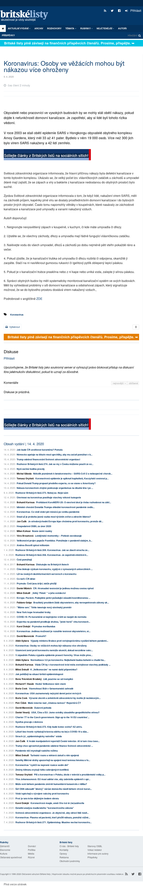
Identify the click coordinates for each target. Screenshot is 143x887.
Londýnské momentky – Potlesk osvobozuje (58, 535)
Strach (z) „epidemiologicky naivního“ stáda (38, 736)
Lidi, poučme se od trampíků (58, 679)
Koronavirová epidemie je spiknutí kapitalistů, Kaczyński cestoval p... (72, 478)
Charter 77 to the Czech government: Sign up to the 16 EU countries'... (52, 717)
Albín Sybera (22, 640)
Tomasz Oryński (25, 478)
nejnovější (119, 383)
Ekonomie (5, 849)
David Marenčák (25, 636)
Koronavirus (16, 314)
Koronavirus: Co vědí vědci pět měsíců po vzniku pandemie (48, 511)
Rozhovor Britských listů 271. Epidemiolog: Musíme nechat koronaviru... (53, 822)
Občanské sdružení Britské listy (36, 873)
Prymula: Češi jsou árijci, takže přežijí (36, 583)
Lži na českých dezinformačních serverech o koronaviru (46, 574)
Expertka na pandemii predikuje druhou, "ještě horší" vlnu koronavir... (53, 621)
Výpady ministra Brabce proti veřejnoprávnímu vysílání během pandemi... (69, 640)
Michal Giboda (24, 473)
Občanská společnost (11, 857)
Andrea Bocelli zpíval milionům (33, 545)
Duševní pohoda (42, 707)
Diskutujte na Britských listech (52, 564)
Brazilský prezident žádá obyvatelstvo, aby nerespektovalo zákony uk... (71, 602)
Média (31, 853)
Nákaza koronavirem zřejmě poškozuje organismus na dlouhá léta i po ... (55, 488)
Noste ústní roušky (42, 531)
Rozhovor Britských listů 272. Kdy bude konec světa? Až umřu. (48, 726)
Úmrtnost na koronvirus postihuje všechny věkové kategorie (49, 497)
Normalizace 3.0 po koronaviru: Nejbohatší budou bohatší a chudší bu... (68, 660)
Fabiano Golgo (24, 602)
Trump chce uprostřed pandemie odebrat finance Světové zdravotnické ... (54, 745)
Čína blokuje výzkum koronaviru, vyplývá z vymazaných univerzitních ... (55, 569)
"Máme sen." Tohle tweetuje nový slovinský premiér (44, 607)
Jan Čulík (22, 521)
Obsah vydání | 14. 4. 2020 (24, 443)
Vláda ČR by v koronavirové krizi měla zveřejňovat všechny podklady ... (72, 664)
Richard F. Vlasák (24, 683)
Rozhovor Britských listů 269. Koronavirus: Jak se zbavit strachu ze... (52, 550)
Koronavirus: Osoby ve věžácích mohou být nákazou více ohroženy (51, 645)
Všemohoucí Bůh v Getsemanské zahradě (51, 688)
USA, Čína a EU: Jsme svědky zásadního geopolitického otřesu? (65, 712)
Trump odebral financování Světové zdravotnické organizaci (48, 459)
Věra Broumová (25, 535)
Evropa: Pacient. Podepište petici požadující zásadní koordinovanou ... (53, 597)
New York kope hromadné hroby (34, 612)
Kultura (3, 853)
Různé (31, 857)
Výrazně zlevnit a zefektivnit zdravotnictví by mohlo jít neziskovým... (65, 698)
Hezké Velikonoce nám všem (50, 683)
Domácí (32, 846)
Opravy (63, 853)
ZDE (39, 298)
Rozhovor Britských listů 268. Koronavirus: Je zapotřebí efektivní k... (51, 555)
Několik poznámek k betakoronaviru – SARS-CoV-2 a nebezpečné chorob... (72, 473)
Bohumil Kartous (26, 502)
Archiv (38, 28)
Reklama (64, 857)
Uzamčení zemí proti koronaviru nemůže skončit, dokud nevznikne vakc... (54, 650)
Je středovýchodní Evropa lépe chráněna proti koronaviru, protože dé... (65, 521)
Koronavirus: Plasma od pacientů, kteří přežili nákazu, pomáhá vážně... (52, 817)
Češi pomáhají (24, 559)
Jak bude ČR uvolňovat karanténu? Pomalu (40, 449)
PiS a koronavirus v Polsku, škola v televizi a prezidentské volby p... (69, 774)
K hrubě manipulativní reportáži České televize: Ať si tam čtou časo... (63, 741)
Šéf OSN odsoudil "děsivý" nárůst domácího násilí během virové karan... (53, 789)
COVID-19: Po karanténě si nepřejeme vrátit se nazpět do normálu (51, 617)
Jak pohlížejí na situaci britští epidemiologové (39, 674)
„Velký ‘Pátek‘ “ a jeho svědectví (49, 593)
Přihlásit (135, 10)
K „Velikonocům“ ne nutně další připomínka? (53, 669)
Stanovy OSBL (95, 846)
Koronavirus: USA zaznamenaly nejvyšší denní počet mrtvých (48, 693)
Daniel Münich (24, 588)
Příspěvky (8, 35)
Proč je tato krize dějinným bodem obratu (37, 798)
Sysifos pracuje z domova (29, 722)
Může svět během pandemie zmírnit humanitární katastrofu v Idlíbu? (51, 784)
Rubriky (85, 28)
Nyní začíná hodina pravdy (31, 469)
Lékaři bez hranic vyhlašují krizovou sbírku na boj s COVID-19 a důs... (51, 731)
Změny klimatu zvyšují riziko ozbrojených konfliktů (42, 769)
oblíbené (133, 383)
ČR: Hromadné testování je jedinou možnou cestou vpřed (63, 588)
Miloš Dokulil (23, 593)
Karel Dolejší (23, 626)
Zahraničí (4, 846)
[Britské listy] (47, 155)
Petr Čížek (20, 703)
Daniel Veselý (22, 712)
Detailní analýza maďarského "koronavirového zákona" (44, 808)
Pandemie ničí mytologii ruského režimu (36, 750)
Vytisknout (14, 326)
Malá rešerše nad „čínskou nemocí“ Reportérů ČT (54, 703)
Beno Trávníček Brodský (28, 679)
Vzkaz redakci (95, 849)
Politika (31, 849)
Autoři (122, 28)
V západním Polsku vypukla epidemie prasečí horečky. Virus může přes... (54, 655)
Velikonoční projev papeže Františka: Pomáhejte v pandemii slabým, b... (54, 540)
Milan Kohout (24, 531)
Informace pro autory (98, 853)
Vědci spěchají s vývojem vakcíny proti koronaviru (42, 793)
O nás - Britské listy (69, 846)
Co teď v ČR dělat (26, 578)
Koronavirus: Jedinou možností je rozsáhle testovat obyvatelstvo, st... (53, 631)
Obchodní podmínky (70, 861)
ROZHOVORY (54, 28)
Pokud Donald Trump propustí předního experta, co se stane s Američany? (56, 483)
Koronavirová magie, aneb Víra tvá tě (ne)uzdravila (57, 803)
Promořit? (41, 636)
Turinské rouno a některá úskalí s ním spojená (54, 755)
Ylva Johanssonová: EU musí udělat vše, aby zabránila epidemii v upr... (52, 779)
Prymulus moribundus (43, 626)
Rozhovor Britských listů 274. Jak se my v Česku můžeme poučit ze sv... (55, 464)
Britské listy (26, 16)
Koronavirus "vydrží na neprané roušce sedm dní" (42, 765)
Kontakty (64, 849)
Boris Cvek (21, 688)
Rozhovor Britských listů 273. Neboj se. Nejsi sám (41, 492)
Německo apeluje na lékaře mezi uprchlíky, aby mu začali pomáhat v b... (54, 454)
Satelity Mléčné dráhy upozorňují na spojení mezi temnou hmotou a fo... (52, 760)
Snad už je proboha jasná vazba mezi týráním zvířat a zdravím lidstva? (54, 516)
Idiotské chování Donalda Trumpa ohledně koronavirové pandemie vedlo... (56, 507)
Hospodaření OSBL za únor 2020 (34, 526)
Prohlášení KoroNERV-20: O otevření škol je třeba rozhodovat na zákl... (73, 502)
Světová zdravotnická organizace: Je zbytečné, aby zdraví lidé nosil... (52, 812)
